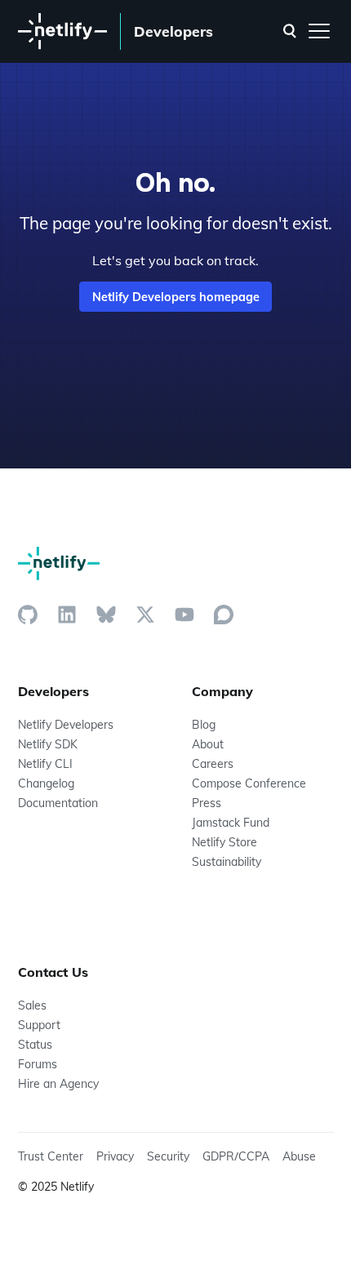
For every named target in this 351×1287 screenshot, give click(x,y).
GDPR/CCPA (235, 1156)
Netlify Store (224, 842)
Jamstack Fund (230, 822)
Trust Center (50, 1156)
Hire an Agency (58, 1083)
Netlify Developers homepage (176, 296)
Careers (212, 764)
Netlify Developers (65, 724)
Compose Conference (249, 783)
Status (35, 1044)
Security (168, 1156)
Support (39, 1025)
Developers (173, 31)
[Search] (289, 31)
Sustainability (226, 861)
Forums (37, 1064)
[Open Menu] (319, 31)
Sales (32, 1005)
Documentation (58, 803)
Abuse (299, 1156)
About (208, 744)
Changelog (46, 783)
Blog (203, 724)
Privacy (115, 1156)
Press (206, 803)
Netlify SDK (48, 744)
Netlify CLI (45, 764)
